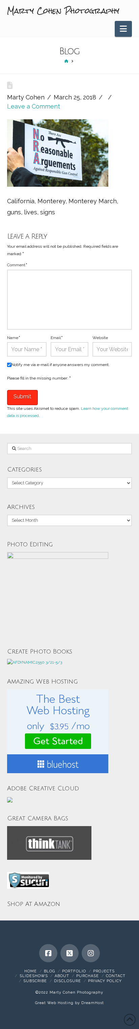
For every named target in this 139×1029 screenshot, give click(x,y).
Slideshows (34, 976)
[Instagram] (91, 953)
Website (100, 337)
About (62, 976)
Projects (104, 971)
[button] (123, 29)
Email (57, 337)
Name (13, 337)
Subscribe (35, 981)
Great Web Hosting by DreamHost (69, 1003)
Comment (17, 265)
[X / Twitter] (69, 953)
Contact (116, 976)
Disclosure (67, 981)
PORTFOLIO (74, 971)
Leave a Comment (33, 106)
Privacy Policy (105, 981)
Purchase (87, 976)
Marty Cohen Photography (63, 10)
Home (30, 971)
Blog (49, 971)
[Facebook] (48, 953)
